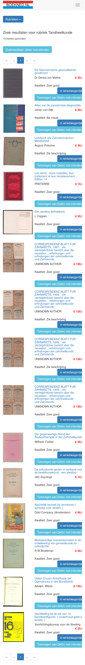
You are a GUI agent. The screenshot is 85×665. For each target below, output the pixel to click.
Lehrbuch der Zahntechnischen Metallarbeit (54, 139)
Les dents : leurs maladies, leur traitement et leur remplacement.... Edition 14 (56, 176)
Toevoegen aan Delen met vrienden (59, 97)
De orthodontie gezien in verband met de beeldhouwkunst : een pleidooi (58, 470)
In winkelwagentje (71, 91)
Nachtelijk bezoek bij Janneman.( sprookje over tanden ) (55, 506)
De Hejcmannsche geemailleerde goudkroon (55, 71)
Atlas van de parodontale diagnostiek (58, 105)
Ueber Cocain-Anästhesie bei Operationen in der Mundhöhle (54, 579)
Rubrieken (12, 19)
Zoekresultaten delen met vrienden (27, 50)
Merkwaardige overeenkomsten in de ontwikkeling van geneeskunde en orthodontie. (58, 543)
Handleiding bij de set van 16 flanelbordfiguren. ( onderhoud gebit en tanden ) (59, 617)
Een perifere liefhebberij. (50, 211)
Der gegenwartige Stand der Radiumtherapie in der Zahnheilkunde (58, 435)
